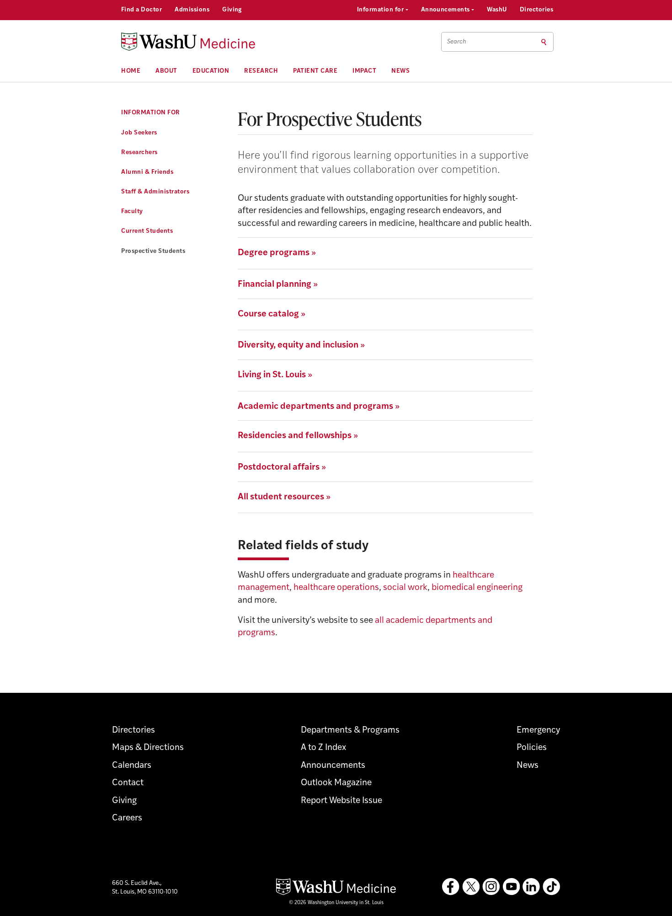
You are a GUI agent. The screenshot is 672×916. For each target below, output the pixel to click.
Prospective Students (153, 251)
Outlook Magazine (336, 783)
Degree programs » (277, 253)
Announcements (446, 10)
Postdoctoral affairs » (282, 467)
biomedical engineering (477, 588)
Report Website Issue (341, 801)
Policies (532, 748)
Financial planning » (278, 284)
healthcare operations (336, 588)
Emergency (538, 730)
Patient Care (315, 71)
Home (130, 71)
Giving (232, 10)
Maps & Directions (148, 748)
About (166, 71)
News (400, 71)
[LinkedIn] (531, 886)
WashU (497, 10)
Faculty (132, 211)
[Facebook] (450, 886)
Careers (127, 818)
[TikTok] (551, 886)
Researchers (139, 152)
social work (405, 588)
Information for (381, 10)
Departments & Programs (350, 730)
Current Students (147, 231)
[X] (471, 886)
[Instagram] (491, 886)
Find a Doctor (141, 10)
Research (261, 71)
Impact (364, 71)
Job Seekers (139, 133)
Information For (150, 113)
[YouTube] (511, 886)
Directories (536, 10)
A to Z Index (323, 748)
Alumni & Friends (147, 172)
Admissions (192, 10)
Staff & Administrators (155, 192)
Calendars (131, 765)
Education (210, 71)
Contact (128, 783)
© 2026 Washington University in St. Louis (336, 902)
